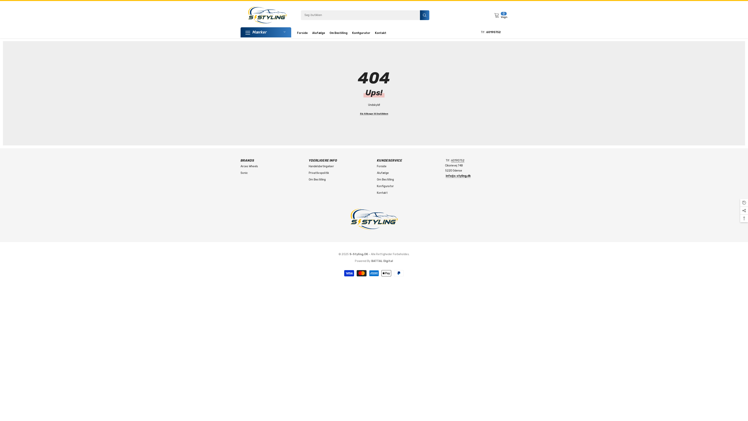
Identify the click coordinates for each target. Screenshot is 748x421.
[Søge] (365, 15)
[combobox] (360, 15)
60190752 (457, 160)
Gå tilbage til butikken (374, 113)
